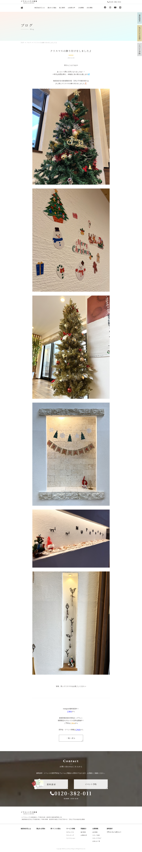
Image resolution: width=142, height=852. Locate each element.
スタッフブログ (96, 838)
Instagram (110, 7)
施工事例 (83, 832)
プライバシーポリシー (114, 832)
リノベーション (70, 838)
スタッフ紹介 (96, 835)
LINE (120, 7)
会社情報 (94, 832)
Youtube (115, 7)
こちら (69, 711)
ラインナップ (70, 835)
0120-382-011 (73, 793)
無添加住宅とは (26, 828)
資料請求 (110, 828)
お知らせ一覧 (96, 841)
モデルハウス (70, 832)
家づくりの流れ (56, 828)
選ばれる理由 (40, 828)
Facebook (105, 7)
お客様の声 (84, 835)
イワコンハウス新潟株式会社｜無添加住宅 (22, 8)
